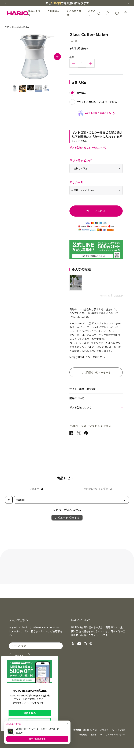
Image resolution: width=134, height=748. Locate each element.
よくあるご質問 (73, 13)
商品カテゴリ (34, 13)
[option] (36, 56)
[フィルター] (9, 499)
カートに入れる (96, 210)
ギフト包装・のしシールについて (87, 147)
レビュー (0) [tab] (36, 488)
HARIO (73, 41)
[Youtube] (79, 643)
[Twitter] (73, 643)
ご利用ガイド (53, 13)
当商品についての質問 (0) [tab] (98, 488)
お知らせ (91, 13)
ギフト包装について (80, 407)
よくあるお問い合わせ (115, 734)
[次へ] (57, 56)
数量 (71, 57)
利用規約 (83, 734)
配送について (76, 398)
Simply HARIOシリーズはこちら (87, 357)
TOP (7, 27)
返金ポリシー (96, 734)
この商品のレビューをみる (96, 372)
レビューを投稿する (67, 517)
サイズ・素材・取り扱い (82, 389)
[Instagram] (85, 643)
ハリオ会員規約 (118, 730)
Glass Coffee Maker (20, 27)
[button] (6, 3)
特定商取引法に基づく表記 (84, 730)
